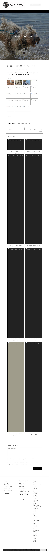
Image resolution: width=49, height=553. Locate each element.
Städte (35, 535)
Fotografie (16, 69)
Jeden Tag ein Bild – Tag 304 (15, 245)
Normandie (36, 520)
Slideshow (8, 78)
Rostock (35, 528)
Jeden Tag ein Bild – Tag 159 (33, 151)
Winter (35, 541)
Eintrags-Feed (7, 484)
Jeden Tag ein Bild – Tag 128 (33, 339)
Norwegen (35, 521)
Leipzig (35, 513)
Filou (14, 123)
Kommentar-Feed (8, 486)
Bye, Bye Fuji (22, 488)
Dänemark (35, 495)
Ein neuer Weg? (22, 483)
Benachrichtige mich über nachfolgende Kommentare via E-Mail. (24, 462)
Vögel (34, 540)
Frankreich (35, 500)
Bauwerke (35, 488)
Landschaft (36, 511)
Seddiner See (25, 123)
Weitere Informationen (35, 550)
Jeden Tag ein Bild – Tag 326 (33, 432)
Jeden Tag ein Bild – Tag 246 (15, 151)
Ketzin (35, 510)
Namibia (35, 518)
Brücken (35, 493)
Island (34, 503)
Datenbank (21, 499)
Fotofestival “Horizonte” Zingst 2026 (15, 433)
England (35, 496)
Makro (35, 515)
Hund (22, 123)
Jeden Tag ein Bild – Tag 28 (33, 245)
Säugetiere (36, 530)
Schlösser (35, 531)
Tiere (19, 69)
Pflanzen (35, 525)
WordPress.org (7, 488)
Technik (35, 536)
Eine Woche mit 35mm (16, 339)
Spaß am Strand (22, 490)
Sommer (35, 533)
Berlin (34, 490)
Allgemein (35, 487)
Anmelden (6, 483)
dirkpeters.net (22, 497)
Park (34, 523)
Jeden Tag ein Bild (37, 506)
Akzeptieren (43, 550)
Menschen (35, 516)
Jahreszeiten (36, 505)
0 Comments (24, 69)
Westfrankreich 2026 (24, 491)
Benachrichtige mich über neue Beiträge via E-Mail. (21, 464)
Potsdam (35, 526)
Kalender (35, 508)
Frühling (35, 501)
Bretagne (35, 492)
